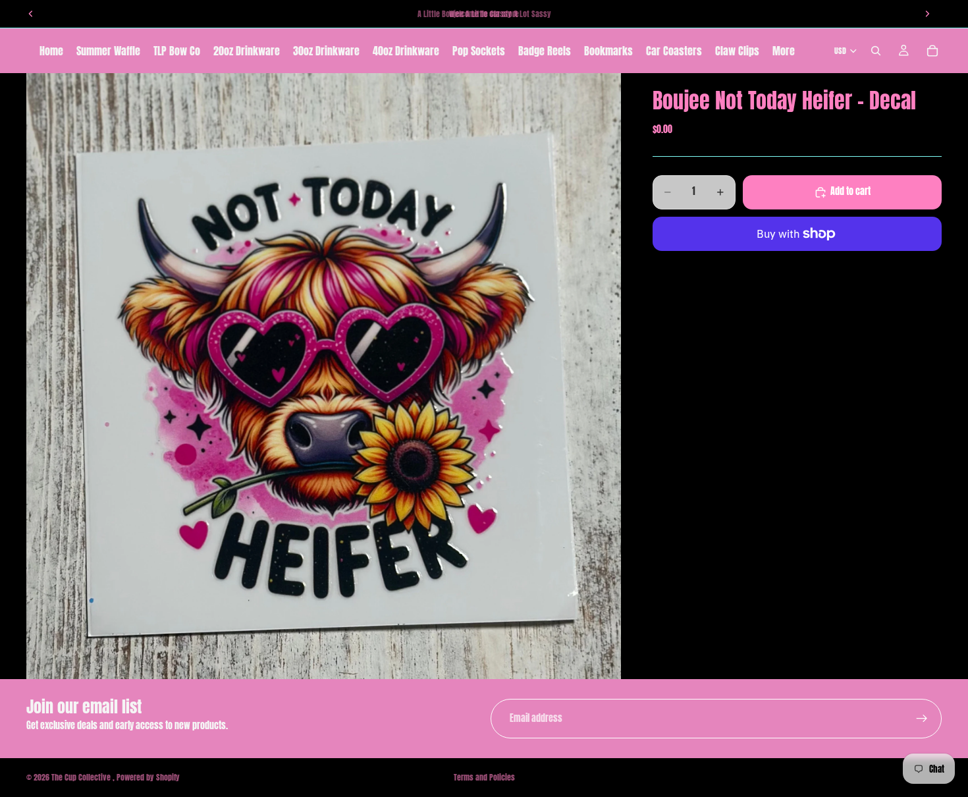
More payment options (797, 264)
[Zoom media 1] (323, 376)
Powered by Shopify (148, 777)
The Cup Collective (82, 777)
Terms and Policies (484, 777)
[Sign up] (922, 718)
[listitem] (783, 51)
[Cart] (932, 50)
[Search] (875, 50)
